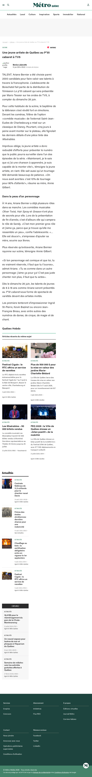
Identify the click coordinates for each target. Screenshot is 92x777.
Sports (56, 14)
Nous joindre (8, 735)
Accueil (5, 42)
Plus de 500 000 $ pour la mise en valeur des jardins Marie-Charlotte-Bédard (43, 369)
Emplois (6, 708)
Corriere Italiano (69, 719)
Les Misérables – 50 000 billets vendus (13, 427)
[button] (3, 5)
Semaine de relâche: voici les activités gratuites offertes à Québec (13, 666)
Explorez (15, 606)
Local (22, 14)
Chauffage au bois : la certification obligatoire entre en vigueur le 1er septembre (21, 550)
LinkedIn (36, 746)
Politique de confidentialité (41, 772)
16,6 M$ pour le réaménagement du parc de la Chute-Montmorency (13, 619)
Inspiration (44, 14)
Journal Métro (68, 714)
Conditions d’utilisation (12, 754)
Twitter (36, 740)
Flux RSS (37, 714)
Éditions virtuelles (70, 708)
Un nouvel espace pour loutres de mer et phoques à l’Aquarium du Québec (14, 642)
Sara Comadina (19, 533)
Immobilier (68, 14)
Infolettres (37, 708)
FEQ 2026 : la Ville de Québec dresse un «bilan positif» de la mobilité (42, 430)
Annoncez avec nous (11, 740)
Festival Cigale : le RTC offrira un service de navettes (14, 367)
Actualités (11, 14)
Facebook (37, 735)
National (81, 14)
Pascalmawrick (22, 450)
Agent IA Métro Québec (9, 397)
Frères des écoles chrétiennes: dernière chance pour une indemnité (20, 519)
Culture (32, 14)
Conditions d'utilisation (61, 772)
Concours (7, 714)
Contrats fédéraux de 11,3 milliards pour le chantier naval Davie (21, 489)
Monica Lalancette (20, 64)
